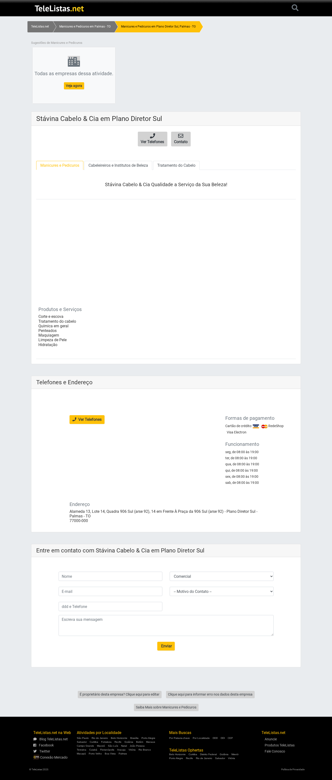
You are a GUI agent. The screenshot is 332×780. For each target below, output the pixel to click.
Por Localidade (201, 738)
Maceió (101, 745)
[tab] (59, 165)
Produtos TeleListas (280, 745)
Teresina (81, 749)
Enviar (166, 646)
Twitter (44, 751)
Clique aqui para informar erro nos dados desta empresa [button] (210, 694)
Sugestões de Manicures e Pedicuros (56, 43)
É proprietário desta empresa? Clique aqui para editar (119, 694)
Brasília (134, 738)
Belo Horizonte (119, 738)
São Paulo (83, 738)
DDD (215, 738)
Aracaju (121, 749)
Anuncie (271, 739)
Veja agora (74, 86)
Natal (124, 745)
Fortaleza (106, 742)
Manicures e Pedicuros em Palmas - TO (85, 26)
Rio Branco (145, 749)
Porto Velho (95, 753)
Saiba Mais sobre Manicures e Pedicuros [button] (166, 707)
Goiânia (128, 742)
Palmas (123, 753)
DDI (223, 738)
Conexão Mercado (53, 757)
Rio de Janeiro (100, 738)
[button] (152, 139)
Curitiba (94, 742)
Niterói (234, 754)
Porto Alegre (148, 738)
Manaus (150, 742)
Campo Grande (85, 745)
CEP (230, 738)
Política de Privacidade (293, 769)
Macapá (81, 753)
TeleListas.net (40, 26)
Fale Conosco (275, 751)
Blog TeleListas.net (53, 739)
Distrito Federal (208, 754)
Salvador (82, 742)
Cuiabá (93, 749)
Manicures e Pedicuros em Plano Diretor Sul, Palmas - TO (158, 26)
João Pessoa (137, 745)
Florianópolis (107, 749)
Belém (139, 742)
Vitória (132, 749)
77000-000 (79, 520)
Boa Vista (110, 753)
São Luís (113, 745)
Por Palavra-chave (179, 738)
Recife (118, 742)
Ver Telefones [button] (89, 419)
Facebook (46, 745)
